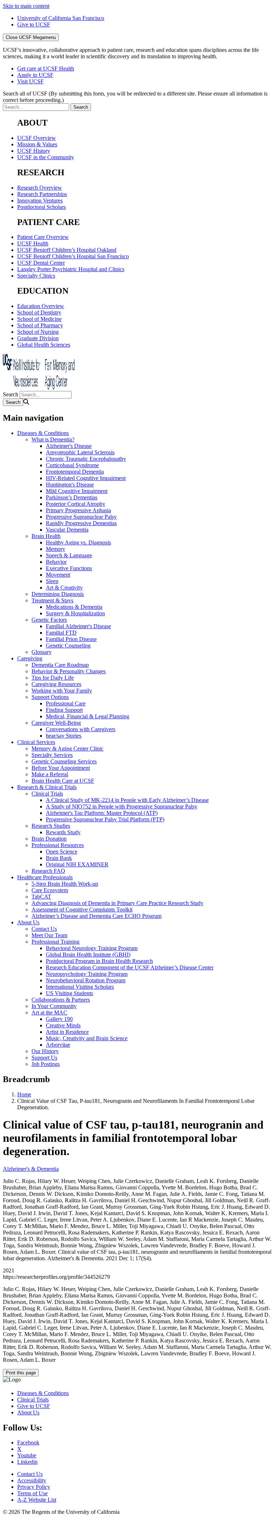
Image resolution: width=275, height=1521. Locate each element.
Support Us (44, 1058)
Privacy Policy (33, 1487)
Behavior (56, 562)
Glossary (42, 652)
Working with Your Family (62, 691)
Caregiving (29, 658)
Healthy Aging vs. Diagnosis (78, 542)
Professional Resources (58, 845)
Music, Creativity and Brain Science (86, 1038)
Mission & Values (37, 144)
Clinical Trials (47, 794)
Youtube (26, 1455)
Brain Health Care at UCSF (63, 781)
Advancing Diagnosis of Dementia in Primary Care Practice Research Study (117, 903)
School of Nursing (38, 332)
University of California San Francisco (60, 18)
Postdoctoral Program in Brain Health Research (99, 961)
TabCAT (41, 897)
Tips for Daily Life (53, 678)
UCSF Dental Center (41, 263)
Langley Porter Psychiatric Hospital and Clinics (70, 269)
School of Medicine (39, 319)
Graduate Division (38, 338)
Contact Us (44, 929)
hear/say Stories (63, 736)
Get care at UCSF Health (45, 68)
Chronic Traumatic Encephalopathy (86, 459)
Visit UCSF (30, 81)
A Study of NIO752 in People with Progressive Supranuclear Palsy (121, 806)
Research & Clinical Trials (47, 787)
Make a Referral (50, 774)
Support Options (50, 697)
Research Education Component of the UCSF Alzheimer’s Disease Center (129, 967)
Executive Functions (69, 568)
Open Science (61, 851)
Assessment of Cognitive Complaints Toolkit (82, 909)
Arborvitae (58, 1045)
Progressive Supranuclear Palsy (81, 517)
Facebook (28, 1442)
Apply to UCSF (35, 75)
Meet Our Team (49, 935)
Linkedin (27, 1462)
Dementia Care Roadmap (60, 665)
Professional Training (55, 942)
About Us (28, 922)
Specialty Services (52, 755)
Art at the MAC (49, 1012)
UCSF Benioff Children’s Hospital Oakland (66, 250)
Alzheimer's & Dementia (31, 1169)
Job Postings (46, 1064)
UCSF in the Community (45, 157)
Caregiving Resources (56, 684)
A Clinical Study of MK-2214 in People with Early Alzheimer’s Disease (127, 800)
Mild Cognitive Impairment (76, 491)
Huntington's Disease (70, 484)
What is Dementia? (53, 439)
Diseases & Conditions (43, 433)
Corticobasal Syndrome (72, 465)
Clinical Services (36, 742)
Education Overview (40, 306)
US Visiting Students (69, 993)
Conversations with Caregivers (80, 729)
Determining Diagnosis (58, 594)
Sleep (52, 581)
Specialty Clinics (36, 276)
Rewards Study (63, 832)
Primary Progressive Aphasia (78, 510)
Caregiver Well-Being (56, 723)
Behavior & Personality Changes (69, 671)
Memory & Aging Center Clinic (67, 748)
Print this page (21, 1372)
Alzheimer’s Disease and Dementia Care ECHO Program (96, 916)
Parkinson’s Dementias (71, 497)
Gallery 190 (59, 1019)
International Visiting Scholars (80, 987)
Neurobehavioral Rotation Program (85, 980)
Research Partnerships (42, 194)
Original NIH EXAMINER (77, 864)
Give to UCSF (33, 24)
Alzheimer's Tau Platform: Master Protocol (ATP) (102, 813)
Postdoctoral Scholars (41, 207)
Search (10, 394)
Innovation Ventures (40, 200)
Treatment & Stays (52, 600)
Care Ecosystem (50, 890)
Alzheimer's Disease (69, 446)
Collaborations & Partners (61, 1000)
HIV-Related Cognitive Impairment (86, 478)
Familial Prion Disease (71, 639)
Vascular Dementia (67, 530)
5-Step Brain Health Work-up (65, 884)
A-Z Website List (36, 1500)
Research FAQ (48, 871)
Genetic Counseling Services (64, 761)
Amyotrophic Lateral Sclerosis (80, 452)
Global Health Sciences (43, 345)
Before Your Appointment (61, 768)
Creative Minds (63, 1025)
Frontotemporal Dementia (75, 472)
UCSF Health (32, 243)
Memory (55, 549)
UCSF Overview (36, 138)
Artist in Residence (67, 1032)
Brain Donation (49, 839)
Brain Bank (59, 858)
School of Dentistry (39, 312)
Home (24, 1094)
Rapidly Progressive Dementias (81, 523)
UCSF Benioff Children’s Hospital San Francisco (73, 256)
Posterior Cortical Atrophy (75, 504)
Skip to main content (26, 6)
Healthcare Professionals (45, 877)
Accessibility (31, 1480)
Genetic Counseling (68, 645)
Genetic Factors (49, 620)
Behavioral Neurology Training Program (92, 948)
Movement (58, 575)
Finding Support (64, 710)
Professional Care (66, 703)
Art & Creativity (64, 588)
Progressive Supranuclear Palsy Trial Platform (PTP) (105, 819)
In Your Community (54, 1006)
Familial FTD (61, 633)
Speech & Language (69, 555)
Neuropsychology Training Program (86, 974)
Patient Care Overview (43, 237)
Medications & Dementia (74, 607)
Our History (45, 1051)
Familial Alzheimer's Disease (78, 626)
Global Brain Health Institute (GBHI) (88, 955)
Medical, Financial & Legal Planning (87, 716)
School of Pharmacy (40, 325)
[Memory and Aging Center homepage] (38, 388)
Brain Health (46, 536)
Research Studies (51, 826)
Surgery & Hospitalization (75, 613)
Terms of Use (32, 1493)
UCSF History (33, 151)
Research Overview (39, 188)
